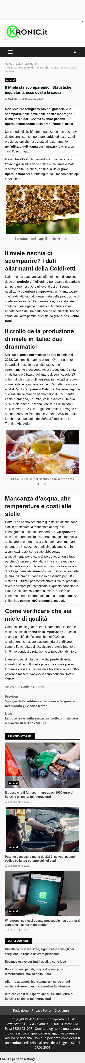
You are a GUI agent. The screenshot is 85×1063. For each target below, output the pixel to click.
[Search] (75, 52)
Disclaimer (62, 1010)
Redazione (21, 1010)
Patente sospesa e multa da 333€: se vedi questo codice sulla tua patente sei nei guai (42, 829)
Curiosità (10, 80)
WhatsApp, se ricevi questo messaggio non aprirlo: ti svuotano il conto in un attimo (42, 893)
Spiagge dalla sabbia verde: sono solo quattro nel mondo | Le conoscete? (40, 701)
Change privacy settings (17, 1059)
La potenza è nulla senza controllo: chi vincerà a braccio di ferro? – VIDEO (41, 718)
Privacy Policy (41, 1010)
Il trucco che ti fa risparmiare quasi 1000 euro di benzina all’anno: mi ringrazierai (42, 765)
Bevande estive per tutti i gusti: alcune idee (35, 961)
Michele (12, 99)
